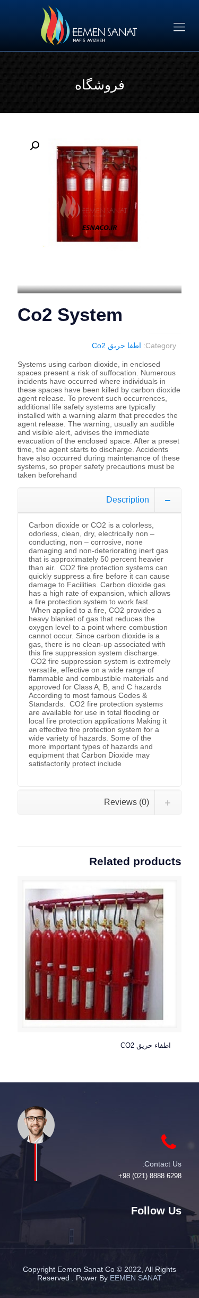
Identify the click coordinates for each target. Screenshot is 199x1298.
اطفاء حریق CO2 (145, 1045)
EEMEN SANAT (136, 1278)
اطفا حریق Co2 (116, 345)
